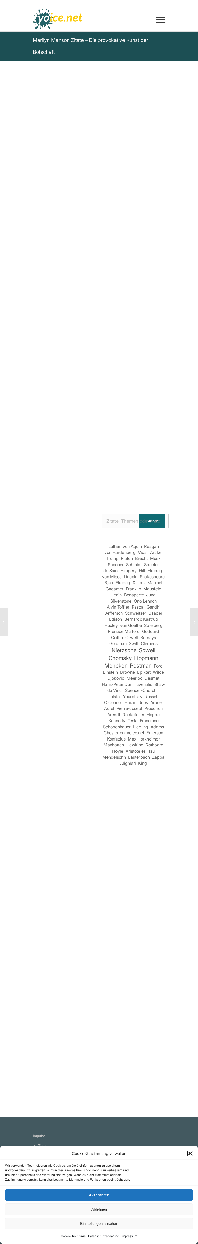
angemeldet (66, 902)
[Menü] (158, 19)
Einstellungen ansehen (99, 1223)
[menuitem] (158, 19)
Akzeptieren (99, 1195)
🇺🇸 (84, 225)
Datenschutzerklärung (103, 1236)
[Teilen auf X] (55, 476)
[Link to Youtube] (121, 491)
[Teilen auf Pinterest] (99, 476)
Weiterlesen (45, 990)
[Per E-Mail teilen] (92, 491)
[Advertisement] (64, 720)
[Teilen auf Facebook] (40, 476)
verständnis (60, 201)
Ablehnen (99, 1209)
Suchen (152, 521)
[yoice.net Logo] (58, 19)
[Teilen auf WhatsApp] (84, 476)
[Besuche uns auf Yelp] (107, 491)
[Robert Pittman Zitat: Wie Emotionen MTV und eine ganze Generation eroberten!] (99, 925)
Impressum (129, 1236)
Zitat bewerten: (99, 269)
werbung (84, 194)
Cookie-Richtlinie (73, 1236)
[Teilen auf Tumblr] (128, 476)
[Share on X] (70, 476)
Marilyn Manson (51, 126)
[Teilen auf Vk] (143, 476)
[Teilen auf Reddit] (158, 476)
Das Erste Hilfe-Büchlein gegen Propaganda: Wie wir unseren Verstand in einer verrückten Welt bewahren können (98, 408)
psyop (39, 201)
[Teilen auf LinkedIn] (114, 476)
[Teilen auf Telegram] (77, 491)
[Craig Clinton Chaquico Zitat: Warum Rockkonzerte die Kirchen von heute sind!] (194, 622)
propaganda (108, 194)
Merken (43, 244)
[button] (190, 1153)
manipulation (137, 194)
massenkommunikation (99, 201)
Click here (98, 225)
